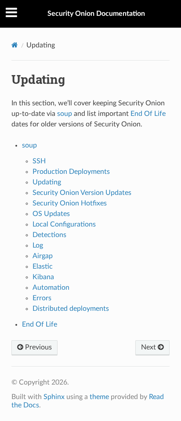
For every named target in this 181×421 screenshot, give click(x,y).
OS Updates (51, 213)
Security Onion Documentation (96, 13)
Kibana (43, 277)
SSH (39, 161)
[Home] (14, 45)
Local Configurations (64, 224)
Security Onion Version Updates (82, 192)
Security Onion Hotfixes (70, 203)
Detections (49, 234)
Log (38, 245)
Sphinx (54, 396)
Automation (51, 287)
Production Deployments (71, 171)
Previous (37, 347)
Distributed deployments (71, 308)
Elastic (43, 266)
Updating (47, 182)
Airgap (43, 255)
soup (29, 145)
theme (99, 396)
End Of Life (39, 324)
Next (149, 347)
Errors (42, 298)
